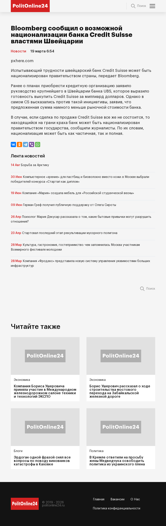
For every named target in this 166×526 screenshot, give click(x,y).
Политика (96, 451)
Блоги (18, 451)
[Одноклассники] (19, 144)
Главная (98, 499)
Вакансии (117, 499)
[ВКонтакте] (13, 144)
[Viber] (31, 144)
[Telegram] (25, 144)
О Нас (135, 499)
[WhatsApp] (37, 144)
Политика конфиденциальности (116, 508)
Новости (18, 51)
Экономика (22, 380)
